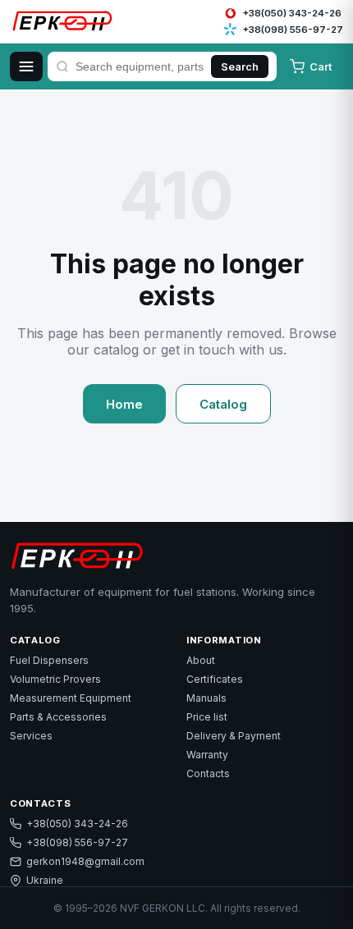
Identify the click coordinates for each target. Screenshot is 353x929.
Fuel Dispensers (49, 660)
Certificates (214, 679)
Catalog (223, 404)
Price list (206, 717)
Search (240, 67)
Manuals (206, 698)
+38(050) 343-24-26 (77, 823)
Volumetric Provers (55, 679)
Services (31, 736)
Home (124, 404)
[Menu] (26, 66)
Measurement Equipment (70, 698)
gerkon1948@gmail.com (85, 861)
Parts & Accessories (58, 717)
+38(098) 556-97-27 (77, 842)
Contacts (208, 773)
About (200, 660)
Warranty (207, 754)
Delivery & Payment (233, 736)
